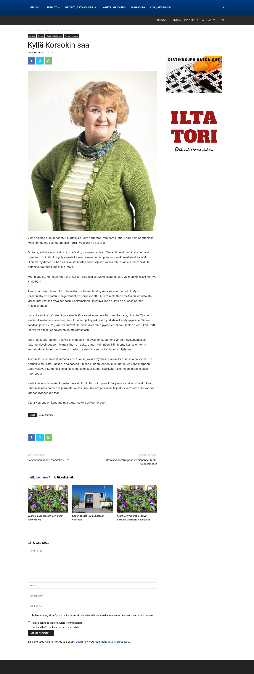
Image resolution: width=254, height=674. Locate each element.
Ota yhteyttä (191, 19)
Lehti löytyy (208, 19)
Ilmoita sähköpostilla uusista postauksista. (55, 627)
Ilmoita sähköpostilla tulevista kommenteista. (57, 622)
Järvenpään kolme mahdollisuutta (48, 460)
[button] (223, 19)
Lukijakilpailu (160, 7)
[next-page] (36, 527)
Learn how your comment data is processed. (103, 641)
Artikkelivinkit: (64, 477)
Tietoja (177, 19)
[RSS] (223, 7)
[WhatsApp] (48, 61)
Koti (30, 30)
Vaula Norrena (71, 36)
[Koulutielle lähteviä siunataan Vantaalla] (92, 499)
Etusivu (35, 7)
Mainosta (138, 7)
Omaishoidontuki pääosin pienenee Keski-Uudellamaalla (131, 462)
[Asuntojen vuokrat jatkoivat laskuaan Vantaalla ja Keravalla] (137, 499)
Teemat (52, 7)
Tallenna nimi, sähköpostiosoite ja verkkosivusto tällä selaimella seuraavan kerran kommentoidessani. (93, 615)
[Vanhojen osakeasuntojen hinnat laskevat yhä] (48, 499)
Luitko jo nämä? (39, 477)
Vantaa (38, 30)
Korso (49, 30)
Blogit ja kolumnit (79, 7)
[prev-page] (30, 527)
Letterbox (39, 52)
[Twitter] (40, 61)
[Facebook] (31, 61)
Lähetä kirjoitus (114, 7)
